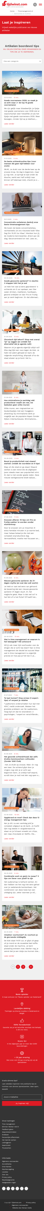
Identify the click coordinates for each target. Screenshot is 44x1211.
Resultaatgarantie (8, 1180)
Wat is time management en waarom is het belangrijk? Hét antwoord (22, 640)
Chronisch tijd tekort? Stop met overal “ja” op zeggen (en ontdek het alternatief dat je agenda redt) (22, 341)
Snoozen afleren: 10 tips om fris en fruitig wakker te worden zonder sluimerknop (20, 522)
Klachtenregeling (8, 1169)
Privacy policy (7, 1177)
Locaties (5, 1172)
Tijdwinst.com (16, 1202)
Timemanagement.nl (25, 11)
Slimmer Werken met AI (10, 1126)
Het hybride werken (9, 1140)
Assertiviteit (6, 1145)
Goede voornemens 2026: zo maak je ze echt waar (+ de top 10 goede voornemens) (20, 102)
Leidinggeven (6, 1142)
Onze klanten (6, 1166)
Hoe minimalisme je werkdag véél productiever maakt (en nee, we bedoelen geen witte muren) (19, 402)
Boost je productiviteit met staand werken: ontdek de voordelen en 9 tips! (22, 462)
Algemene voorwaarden (10, 1161)
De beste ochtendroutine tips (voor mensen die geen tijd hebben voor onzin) (20, 163)
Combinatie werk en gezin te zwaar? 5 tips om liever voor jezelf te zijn (21, 877)
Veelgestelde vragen (9, 1182)
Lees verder (9, 124)
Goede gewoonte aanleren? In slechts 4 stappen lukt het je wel (21, 282)
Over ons (5, 1174)
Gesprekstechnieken (9, 1132)
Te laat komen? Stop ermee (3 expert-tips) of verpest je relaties (21, 699)
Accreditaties (6, 1164)
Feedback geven (7, 1129)
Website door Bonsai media (22, 1208)
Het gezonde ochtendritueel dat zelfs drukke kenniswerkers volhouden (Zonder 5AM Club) (21, 759)
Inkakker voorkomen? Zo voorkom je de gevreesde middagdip (21, 936)
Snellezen (5, 1134)
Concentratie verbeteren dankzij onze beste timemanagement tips (21, 223)
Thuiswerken (6, 1148)
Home (12, 11)
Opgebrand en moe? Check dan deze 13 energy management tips (21, 818)
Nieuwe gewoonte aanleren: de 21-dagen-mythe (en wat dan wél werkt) (21, 582)
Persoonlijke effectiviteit (10, 1137)
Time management (8, 1124)
